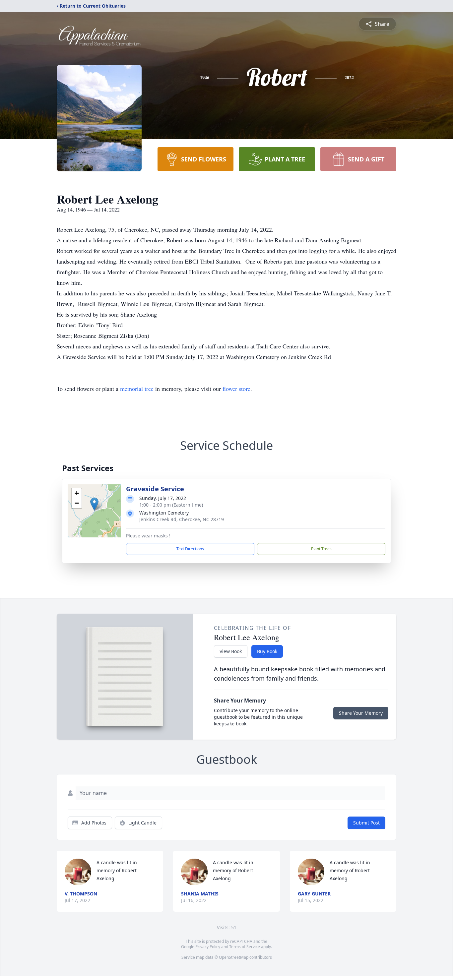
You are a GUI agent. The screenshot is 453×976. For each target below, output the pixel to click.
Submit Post (366, 823)
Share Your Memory (361, 713)
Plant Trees (321, 549)
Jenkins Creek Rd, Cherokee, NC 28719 (181, 519)
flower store (236, 389)
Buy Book (267, 651)
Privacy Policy (207, 946)
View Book (231, 651)
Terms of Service (244, 946)
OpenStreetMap (233, 957)
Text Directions (190, 549)
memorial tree (137, 389)
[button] (94, 504)
